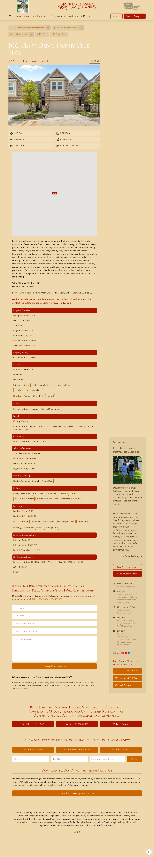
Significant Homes (59, 812)
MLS (83, 16)
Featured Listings (21, 16)
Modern (72, 16)
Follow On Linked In (121, 749)
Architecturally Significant (84, 812)
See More (117, 504)
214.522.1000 (64, 302)
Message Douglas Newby (54, 666)
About (115, 16)
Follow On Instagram (33, 749)
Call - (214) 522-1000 (127, 670)
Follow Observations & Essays (77, 749)
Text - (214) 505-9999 (127, 678)
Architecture (57, 16)
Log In (77, 831)
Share (93, 60)
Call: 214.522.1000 (35, 599)
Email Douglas (124, 685)
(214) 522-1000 (107, 825)
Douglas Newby (119, 442)
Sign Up (134, 759)
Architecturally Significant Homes (30, 812)
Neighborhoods (39, 16)
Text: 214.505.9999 (55, 599)
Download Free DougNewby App (76, 793)
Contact (133, 16)
